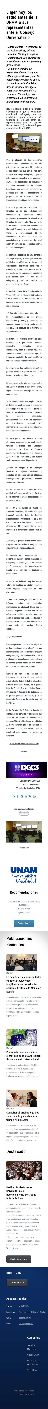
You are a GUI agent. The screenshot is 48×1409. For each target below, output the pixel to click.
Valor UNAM (32, 1370)
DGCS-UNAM (29, 1394)
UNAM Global (24, 905)
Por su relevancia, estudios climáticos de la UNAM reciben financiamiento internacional (23, 1056)
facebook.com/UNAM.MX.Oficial (32, 1312)
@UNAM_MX (24, 1306)
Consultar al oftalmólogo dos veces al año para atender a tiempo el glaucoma (22, 1116)
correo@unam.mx (26, 1323)
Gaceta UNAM (24, 909)
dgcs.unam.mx (25, 1318)
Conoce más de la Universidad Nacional (24, 901)
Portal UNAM (24, 923)
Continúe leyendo (18, 1259)
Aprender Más (17, 1283)
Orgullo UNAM (33, 1355)
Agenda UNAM (24, 912)
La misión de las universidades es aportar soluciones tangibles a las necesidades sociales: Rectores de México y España (23, 984)
